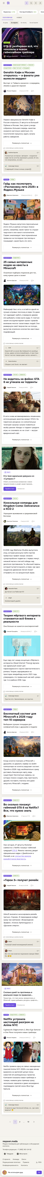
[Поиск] (31, 3)
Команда (16, 1161)
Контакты (24, 1168)
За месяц (24, 23)
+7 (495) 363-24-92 (24, 1152)
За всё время (34, 23)
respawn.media (10, 1143)
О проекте (6, 1161)
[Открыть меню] (4, 3)
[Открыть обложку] (22, 105)
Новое (19, 17)
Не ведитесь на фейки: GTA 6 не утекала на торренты (21, 380)
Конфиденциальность (10, 1168)
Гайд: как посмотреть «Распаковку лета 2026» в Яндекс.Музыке (20, 187)
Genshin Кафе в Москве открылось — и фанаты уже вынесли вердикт (21, 75)
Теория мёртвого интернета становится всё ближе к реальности (21, 618)
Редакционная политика (11, 1165)
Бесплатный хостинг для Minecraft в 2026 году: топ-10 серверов (19, 716)
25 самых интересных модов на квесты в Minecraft (17, 265)
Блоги (24, 1161)
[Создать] (27, 3)
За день (5, 23)
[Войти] (40, 3)
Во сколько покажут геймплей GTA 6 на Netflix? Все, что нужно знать (21, 807)
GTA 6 (14, 850)
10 (28, 1122)
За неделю (14, 23)
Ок (39, 1172)
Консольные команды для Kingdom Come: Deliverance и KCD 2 (21, 506)
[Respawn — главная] (8, 3)
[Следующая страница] (34, 1122)
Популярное (7, 17)
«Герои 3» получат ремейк (20, 880)
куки (21, 1172)
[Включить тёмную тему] (36, 3)
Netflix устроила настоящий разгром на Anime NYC (18, 1022)
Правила (26, 1165)
